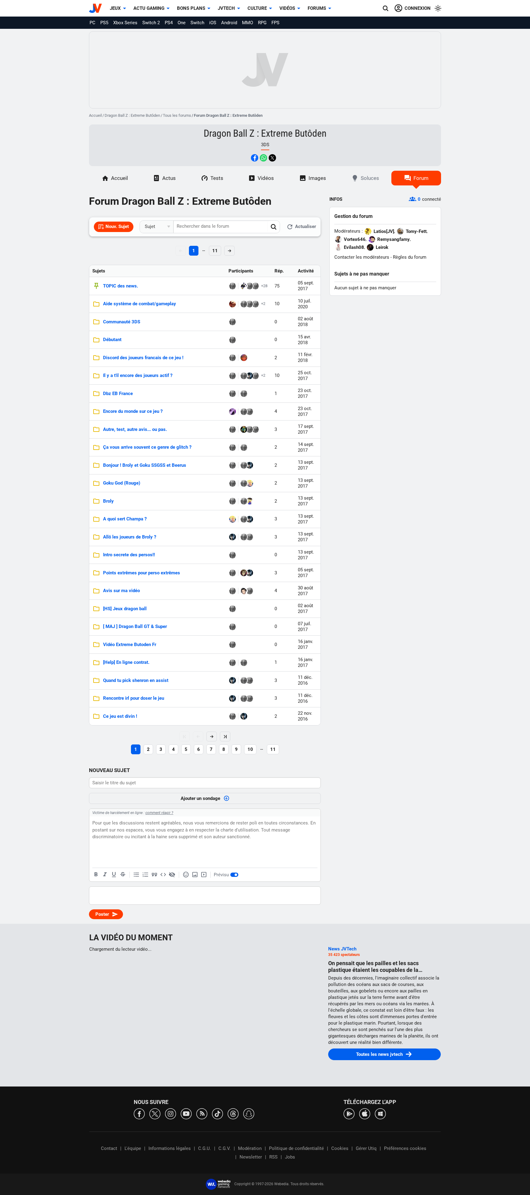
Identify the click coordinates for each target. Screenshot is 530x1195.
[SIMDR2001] (232, 340)
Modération (250, 1148)
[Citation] (154, 874)
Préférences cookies (405, 1148)
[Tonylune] (244, 573)
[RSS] (201, 1113)
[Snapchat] (248, 1113)
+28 (264, 286)
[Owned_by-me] (250, 429)
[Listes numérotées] (145, 874)
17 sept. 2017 (306, 429)
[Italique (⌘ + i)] (105, 874)
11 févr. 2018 (305, 357)
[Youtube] (186, 1113)
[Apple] (364, 1113)
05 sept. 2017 (306, 285)
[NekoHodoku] (244, 358)
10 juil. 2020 (304, 304)
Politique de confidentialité (296, 1148)
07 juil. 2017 (304, 626)
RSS (273, 1157)
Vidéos (287, 8)
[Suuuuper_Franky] (255, 286)
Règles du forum (409, 257)
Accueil (95, 115)
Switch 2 (151, 22)
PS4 (169, 22)
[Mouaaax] (232, 322)
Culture (257, 8)
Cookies (339, 1148)
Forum (420, 178)
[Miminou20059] (232, 627)
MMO (247, 22)
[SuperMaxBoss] (244, 286)
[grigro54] (232, 663)
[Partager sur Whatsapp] (263, 158)
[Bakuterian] (250, 286)
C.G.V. (224, 1148)
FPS (275, 22)
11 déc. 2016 (305, 680)
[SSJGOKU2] (250, 501)
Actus (169, 178)
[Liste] (136, 874)
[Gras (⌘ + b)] (96, 874)
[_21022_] (255, 304)
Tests (216, 178)
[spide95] (255, 376)
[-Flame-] (244, 304)
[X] (154, 1113)
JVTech (226, 8)
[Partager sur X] (272, 158)
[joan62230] (232, 609)
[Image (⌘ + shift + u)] (194, 874)
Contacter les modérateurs (361, 257)
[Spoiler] (172, 874)
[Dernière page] (225, 736)
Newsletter (251, 1157)
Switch (197, 22)
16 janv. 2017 (305, 644)
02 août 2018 (305, 321)
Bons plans (191, 8)
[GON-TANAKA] (232, 573)
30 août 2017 (305, 590)
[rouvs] (232, 394)
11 (215, 250)
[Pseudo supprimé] (250, 304)
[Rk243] (232, 501)
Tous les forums (177, 115)
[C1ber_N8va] (244, 447)
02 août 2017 (305, 608)
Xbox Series (125, 22)
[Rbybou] (250, 591)
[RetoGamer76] (232, 304)
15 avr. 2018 (304, 339)
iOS (212, 22)
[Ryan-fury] (232, 412)
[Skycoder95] (232, 358)
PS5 (104, 22)
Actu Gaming (148, 8)
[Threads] (233, 1113)
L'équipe (133, 1148)
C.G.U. (204, 1148)
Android (229, 22)
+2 (263, 303)
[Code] (163, 874)
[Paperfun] (232, 591)
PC (92, 22)
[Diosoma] (244, 591)
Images (317, 178)
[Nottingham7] (244, 429)
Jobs (290, 1157)
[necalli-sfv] (232, 376)
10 (250, 749)
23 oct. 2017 (305, 393)
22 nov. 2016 (305, 716)
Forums (317, 8)
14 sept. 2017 (306, 447)
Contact (109, 1148)
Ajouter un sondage (200, 798)
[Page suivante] (211, 736)
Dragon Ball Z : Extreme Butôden (132, 115)
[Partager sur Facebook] (254, 158)
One (182, 22)
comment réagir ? (159, 813)
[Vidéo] (203, 874)
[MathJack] (255, 429)
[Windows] (380, 1113)
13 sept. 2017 (306, 465)
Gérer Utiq (366, 1148)
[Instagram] (170, 1113)
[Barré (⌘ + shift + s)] (122, 874)
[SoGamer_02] (232, 465)
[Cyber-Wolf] (250, 376)
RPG (262, 22)
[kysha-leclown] (250, 537)
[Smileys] (186, 874)
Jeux (115, 8)
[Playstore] (349, 1113)
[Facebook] (139, 1113)
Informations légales (169, 1148)
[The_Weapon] (232, 429)
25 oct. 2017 (305, 375)
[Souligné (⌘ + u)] (113, 874)
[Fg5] (250, 483)
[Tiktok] (217, 1113)
